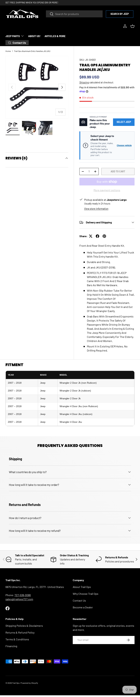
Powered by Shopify (29, 683)
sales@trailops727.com (19, 599)
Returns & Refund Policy (19, 632)
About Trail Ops (82, 586)
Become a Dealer (83, 607)
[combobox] (74, 13)
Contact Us (79, 600)
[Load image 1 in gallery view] (12, 128)
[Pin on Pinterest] (104, 236)
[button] (132, 26)
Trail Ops (16, 683)
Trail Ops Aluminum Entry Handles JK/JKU (32, 51)
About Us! (34, 36)
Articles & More (55, 36)
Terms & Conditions (17, 639)
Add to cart (118, 171)
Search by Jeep (119, 13)
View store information (96, 208)
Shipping (84, 82)
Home (8, 51)
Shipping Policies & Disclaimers (24, 625)
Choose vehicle (124, 145)
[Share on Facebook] (97, 236)
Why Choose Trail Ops (85, 593)
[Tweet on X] (90, 236)
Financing (11, 646)
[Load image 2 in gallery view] (29, 128)
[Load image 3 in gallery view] (45, 128)
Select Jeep (124, 121)
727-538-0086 (23, 595)
